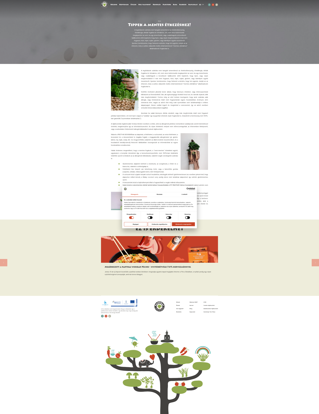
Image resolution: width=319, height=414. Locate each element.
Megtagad (135, 224)
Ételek (133, 4)
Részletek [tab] (159, 194)
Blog (175, 4)
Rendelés (157, 4)
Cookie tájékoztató (209, 305)
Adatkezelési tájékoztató (211, 308)
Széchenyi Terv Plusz (209, 312)
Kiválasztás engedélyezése (159, 224)
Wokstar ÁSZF (194, 302)
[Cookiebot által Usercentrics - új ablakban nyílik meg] (188, 189)
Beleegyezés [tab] (134, 194)
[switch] (150, 217)
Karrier (182, 4)
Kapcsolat (193, 4)
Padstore (167, 4)
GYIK (205, 302)
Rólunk (113, 4)
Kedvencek (124, 4)
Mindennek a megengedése (183, 224)
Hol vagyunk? (144, 4)
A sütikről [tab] (184, 194)
